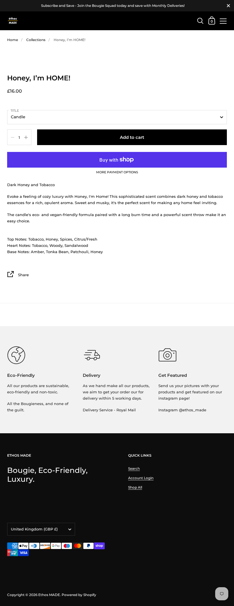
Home (12, 40)
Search (134, 468)
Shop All (135, 487)
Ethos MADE (49, 595)
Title (15, 111)
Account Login (141, 478)
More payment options (117, 172)
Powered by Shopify (79, 595)
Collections (35, 40)
